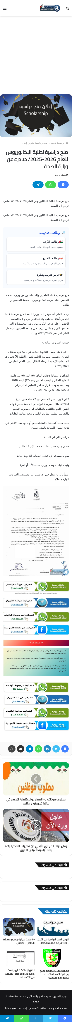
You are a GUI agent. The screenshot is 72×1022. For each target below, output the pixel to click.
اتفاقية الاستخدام (38, 1008)
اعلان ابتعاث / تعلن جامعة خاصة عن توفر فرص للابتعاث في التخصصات (20, 974)
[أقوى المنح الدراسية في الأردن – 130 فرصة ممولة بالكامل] (53, 927)
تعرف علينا (10, 1008)
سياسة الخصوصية (58, 1008)
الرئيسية (61, 142)
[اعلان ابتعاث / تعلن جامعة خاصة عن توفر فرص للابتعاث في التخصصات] (19, 958)
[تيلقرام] (38, 184)
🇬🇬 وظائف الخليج (42, 260)
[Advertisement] (36, 54)
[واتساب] (50, 184)
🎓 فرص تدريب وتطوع (43, 277)
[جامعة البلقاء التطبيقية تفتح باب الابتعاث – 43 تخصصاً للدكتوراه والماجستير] (53, 958)
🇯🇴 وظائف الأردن (46, 244)
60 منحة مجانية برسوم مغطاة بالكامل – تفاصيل (19, 941)
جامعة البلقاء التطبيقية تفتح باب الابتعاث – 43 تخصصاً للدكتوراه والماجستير (54, 974)
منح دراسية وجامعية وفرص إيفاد (38, 142)
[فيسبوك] (63, 184)
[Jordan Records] (50, 8)
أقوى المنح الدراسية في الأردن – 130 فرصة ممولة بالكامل (53, 941)
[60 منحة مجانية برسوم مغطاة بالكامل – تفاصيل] (19, 927)
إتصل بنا (22, 1008)
